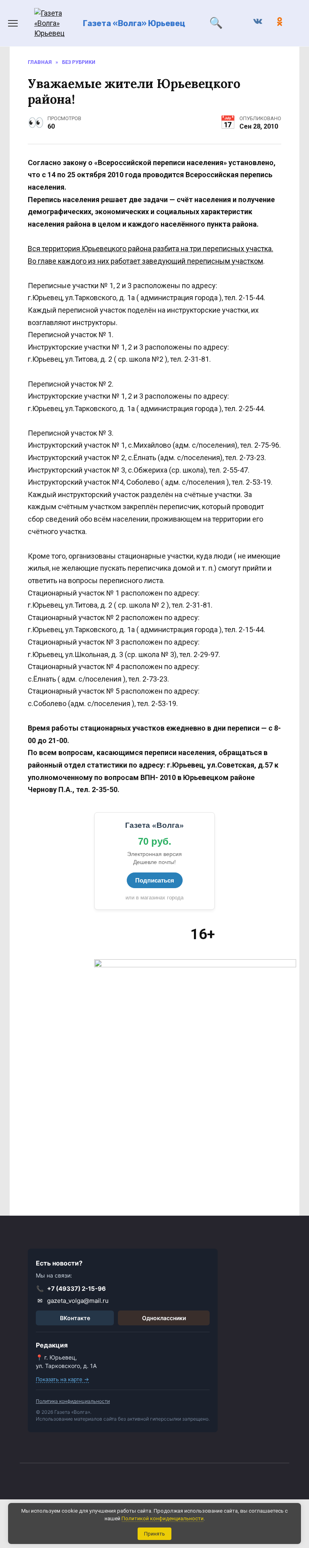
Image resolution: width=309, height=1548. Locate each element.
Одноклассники (164, 1318)
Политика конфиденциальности (73, 1401)
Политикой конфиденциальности (163, 1518)
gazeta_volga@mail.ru (73, 1300)
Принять (154, 1534)
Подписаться (154, 880)
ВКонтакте (75, 1318)
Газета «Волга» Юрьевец (134, 23)
